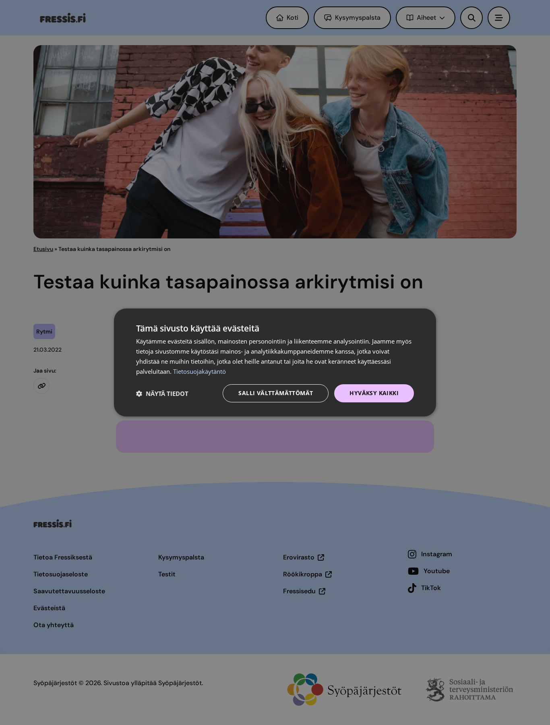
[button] (162, 393)
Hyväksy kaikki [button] (374, 393)
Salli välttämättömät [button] (275, 393)
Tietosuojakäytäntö (199, 371)
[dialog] (275, 362)
